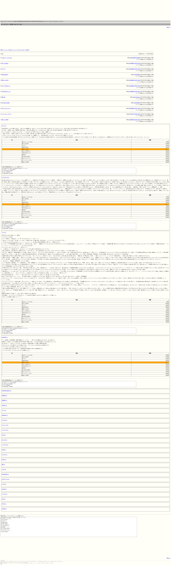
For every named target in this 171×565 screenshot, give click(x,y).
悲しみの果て (5, 63)
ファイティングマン (6, 114)
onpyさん (4, 459)
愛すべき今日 (5, 80)
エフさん (4, 484)
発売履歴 (11, 24)
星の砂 (3, 97)
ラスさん (4, 232)
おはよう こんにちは (7, 57)
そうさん (4, 410)
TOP (2, 24)
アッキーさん (5, 430)
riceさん (4, 435)
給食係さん (4, 395)
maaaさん (4, 508)
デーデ (3, 69)
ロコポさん (4, 420)
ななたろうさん (5, 479)
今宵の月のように (6, 91)
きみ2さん (4, 489)
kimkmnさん (5, 415)
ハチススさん (5, 444)
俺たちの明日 (5, 119)
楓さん (3, 464)
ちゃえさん (4, 454)
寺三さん (4, 503)
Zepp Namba (136, 97)
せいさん (4, 125)
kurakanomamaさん (6, 390)
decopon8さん (5, 474)
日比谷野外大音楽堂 (135, 57)
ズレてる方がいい (6, 85)
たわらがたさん (5, 177)
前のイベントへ (4, 50)
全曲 (15, 24)
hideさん (4, 449)
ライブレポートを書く (23, 50)
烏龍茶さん (4, 400)
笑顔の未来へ (5, 74)
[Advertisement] (85, 10)
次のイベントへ (13, 50)
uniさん (4, 499)
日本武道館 (137, 74)
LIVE (4, 24)
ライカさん (4, 494)
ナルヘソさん (5, 425)
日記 (17, 24)
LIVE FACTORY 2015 (135, 114)
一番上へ (168, 558)
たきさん (4, 469)
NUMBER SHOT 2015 (135, 63)
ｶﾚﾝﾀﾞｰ (7, 24)
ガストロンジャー (6, 108)
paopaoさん (5, 337)
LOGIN (20, 24)
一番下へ (168, 27)
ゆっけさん (4, 439)
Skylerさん (4, 405)
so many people (6, 102)
